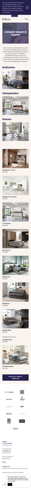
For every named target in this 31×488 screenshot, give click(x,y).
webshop (14, 16)
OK (10, 484)
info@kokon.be (6, 450)
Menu (27, 19)
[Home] (6, 19)
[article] (8, 392)
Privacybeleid (6, 484)
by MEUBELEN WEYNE (24, 16)
